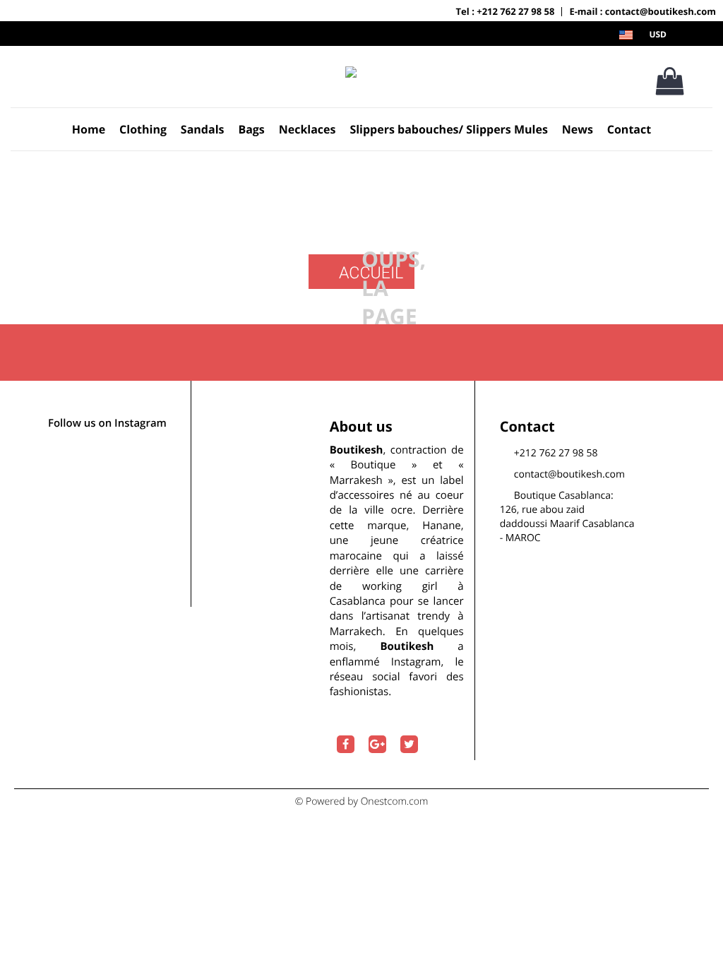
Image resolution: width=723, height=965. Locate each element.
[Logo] (351, 71)
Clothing (143, 129)
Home (88, 129)
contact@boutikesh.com (569, 474)
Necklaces (307, 129)
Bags (251, 129)
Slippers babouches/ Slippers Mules (448, 129)
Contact (629, 129)
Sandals (203, 129)
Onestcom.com (395, 801)
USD (658, 34)
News (577, 129)
